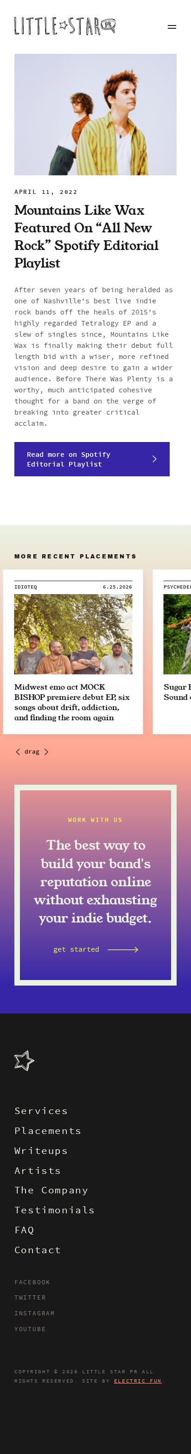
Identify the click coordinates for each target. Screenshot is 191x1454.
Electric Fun (138, 1381)
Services (41, 1112)
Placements (48, 1132)
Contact (38, 1251)
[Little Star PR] (65, 27)
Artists (38, 1172)
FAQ (24, 1231)
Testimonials (55, 1211)
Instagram (34, 1314)
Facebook (32, 1283)
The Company (51, 1191)
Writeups (41, 1152)
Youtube (30, 1329)
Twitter (30, 1298)
